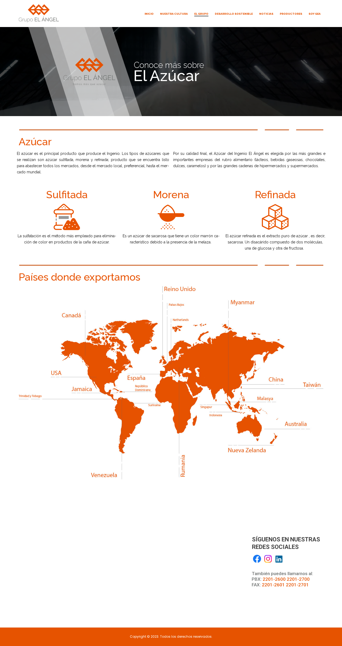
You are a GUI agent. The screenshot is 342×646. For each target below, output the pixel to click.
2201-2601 (273, 584)
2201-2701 (297, 584)
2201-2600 (274, 579)
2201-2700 (298, 579)
